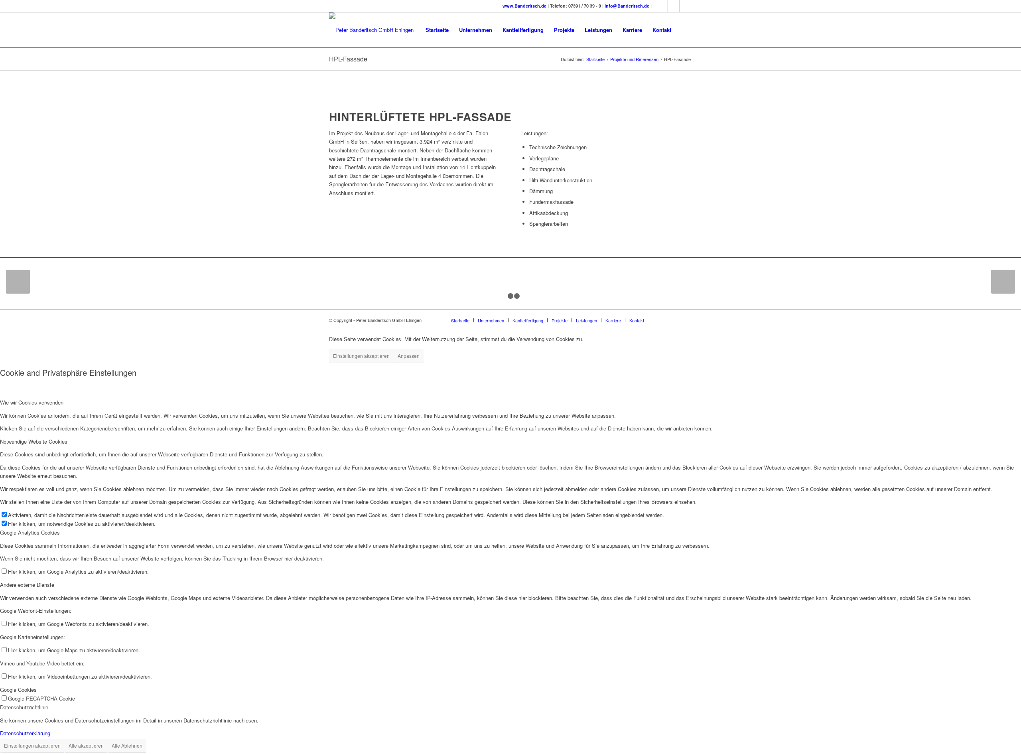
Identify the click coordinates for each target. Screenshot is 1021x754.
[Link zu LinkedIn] (686, 6)
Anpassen (409, 355)
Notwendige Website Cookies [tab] (33, 441)
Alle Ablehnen (127, 745)
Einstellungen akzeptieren (361, 355)
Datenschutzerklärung (25, 733)
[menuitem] (437, 29)
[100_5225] (44, 273)
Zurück (18, 282)
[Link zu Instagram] (662, 6)
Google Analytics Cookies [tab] (30, 532)
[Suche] (684, 29)
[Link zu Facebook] (674, 6)
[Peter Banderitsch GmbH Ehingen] (371, 29)
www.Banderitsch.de (524, 6)
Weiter (1003, 282)
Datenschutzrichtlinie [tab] (24, 707)
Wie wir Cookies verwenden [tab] (31, 402)
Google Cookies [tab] (18, 689)
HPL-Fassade (348, 58)
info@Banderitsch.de (627, 6)
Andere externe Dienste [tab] (27, 584)
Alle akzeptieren (86, 745)
